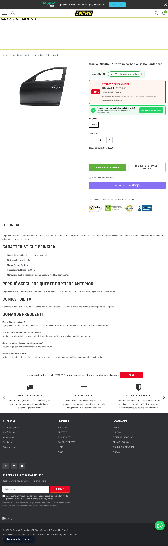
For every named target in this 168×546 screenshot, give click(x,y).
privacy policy (47, 499)
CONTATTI (117, 427)
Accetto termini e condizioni (104, 177)
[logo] (84, 13)
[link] (5, 466)
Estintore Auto (8, 447)
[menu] (4, 13)
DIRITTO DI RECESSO (123, 437)
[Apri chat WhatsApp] (160, 525)
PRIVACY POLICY (121, 442)
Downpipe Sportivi (10, 427)
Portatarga (7, 442)
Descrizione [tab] (11, 225)
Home (5, 55)
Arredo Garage (9, 437)
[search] (13, 13)
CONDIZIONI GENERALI (124, 447)
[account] (156, 13)
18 (94, 199)
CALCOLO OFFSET (66, 442)
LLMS (60, 447)
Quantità (93, 133)
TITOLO (93, 119)
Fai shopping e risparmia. (91, 4)
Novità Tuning (8, 432)
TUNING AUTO (64, 437)
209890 (93, 125)
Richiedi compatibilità (151, 110)
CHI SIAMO (118, 432)
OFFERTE (62, 432)
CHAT (131, 375)
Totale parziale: (96, 148)
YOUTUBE (62, 427)
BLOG (60, 452)
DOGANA (117, 452)
